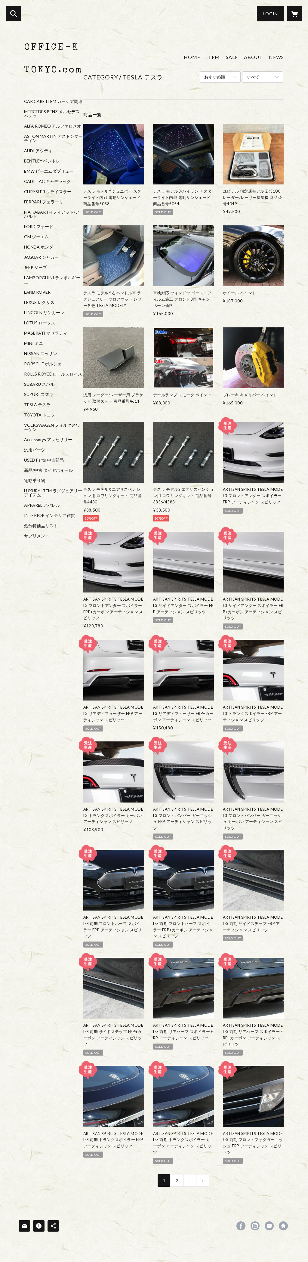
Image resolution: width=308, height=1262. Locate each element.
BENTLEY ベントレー (44, 161)
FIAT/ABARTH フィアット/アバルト (51, 214)
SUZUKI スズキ (38, 394)
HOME (192, 57)
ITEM (213, 57)
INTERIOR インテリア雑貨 (49, 515)
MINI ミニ (33, 343)
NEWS (276, 57)
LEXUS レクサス (39, 302)
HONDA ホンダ (38, 247)
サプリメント (36, 536)
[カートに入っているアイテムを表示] (294, 13)
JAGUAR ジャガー (41, 257)
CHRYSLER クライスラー (47, 192)
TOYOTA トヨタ (39, 415)
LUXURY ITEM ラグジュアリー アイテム (53, 493)
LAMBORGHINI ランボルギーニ (52, 280)
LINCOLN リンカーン (44, 313)
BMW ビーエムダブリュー (48, 171)
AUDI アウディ (38, 151)
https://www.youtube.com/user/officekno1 (269, 1225)
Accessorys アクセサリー (48, 440)
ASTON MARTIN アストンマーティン (53, 138)
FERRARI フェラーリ (43, 202)
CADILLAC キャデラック (47, 181)
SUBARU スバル (39, 384)
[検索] (13, 13)
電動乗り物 (34, 480)
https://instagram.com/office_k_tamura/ (255, 1225)
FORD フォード (38, 226)
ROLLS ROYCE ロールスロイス (53, 374)
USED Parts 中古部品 (44, 460)
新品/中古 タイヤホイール (48, 470)
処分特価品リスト (41, 526)
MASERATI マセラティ (45, 333)
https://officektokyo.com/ (283, 1225)
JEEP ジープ (35, 267)
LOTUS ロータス (39, 323)
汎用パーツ (34, 450)
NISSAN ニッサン (40, 353)
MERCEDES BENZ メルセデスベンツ (52, 114)
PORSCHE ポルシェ (43, 364)
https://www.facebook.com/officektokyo (240, 1225)
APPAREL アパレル (42, 505)
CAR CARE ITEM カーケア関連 (53, 101)
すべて (253, 76)
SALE (232, 57)
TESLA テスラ (37, 405)
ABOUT (253, 57)
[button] (270, 13)
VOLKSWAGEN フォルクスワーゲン (52, 427)
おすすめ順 (214, 76)
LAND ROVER (37, 292)
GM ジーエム (36, 237)
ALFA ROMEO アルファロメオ (52, 126)
